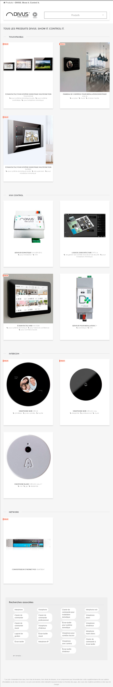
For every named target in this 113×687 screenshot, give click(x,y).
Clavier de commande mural (19, 625)
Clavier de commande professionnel (43, 617)
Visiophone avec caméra (67, 642)
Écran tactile (19, 642)
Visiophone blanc (90, 616)
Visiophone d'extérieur (90, 624)
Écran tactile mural (43, 635)
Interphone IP (43, 642)
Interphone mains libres (90, 632)
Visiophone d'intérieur (42, 627)
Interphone (19, 610)
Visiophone (42, 610)
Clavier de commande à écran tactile (91, 641)
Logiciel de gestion (19, 635)
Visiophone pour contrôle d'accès (68, 634)
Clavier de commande (19, 616)
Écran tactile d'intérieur (66, 650)
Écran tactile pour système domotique (67, 625)
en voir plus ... (17, 655)
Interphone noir (91, 610)
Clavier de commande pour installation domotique (68, 613)
